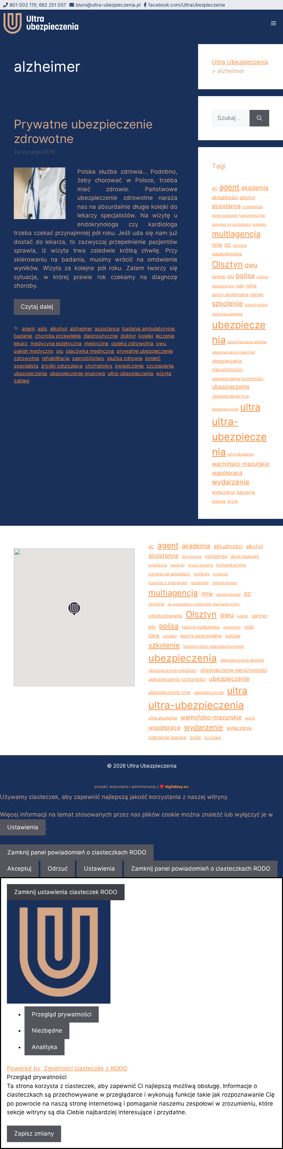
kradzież (220, 574)
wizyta (163, 373)
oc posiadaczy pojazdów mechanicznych (204, 604)
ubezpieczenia (30, 373)
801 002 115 (23, 5)
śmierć (152, 358)
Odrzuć (58, 868)
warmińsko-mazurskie (240, 463)
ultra (250, 407)
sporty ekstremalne (230, 294)
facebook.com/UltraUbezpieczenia (186, 5)
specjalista (26, 366)
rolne (251, 285)
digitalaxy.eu (176, 786)
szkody (257, 294)
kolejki (145, 336)
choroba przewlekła (58, 336)
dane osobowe (224, 215)
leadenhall (200, 583)
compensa (253, 206)
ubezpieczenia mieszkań (233, 352)
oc (227, 244)
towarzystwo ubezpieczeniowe (213, 646)
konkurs (259, 224)
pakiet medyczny (33, 351)
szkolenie (227, 303)
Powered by (67, 1068)
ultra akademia (241, 454)
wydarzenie (231, 482)
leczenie (165, 336)
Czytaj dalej (37, 306)
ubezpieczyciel (225, 409)
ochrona (240, 245)
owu (161, 343)
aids (42, 328)
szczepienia (160, 366)
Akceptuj (19, 868)
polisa (245, 275)
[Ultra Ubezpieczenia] (40, 23)
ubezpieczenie (231, 386)
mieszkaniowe (224, 583)
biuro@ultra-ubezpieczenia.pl (108, 5)
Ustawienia (22, 827)
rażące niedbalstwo (201, 626)
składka (170, 636)
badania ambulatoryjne (148, 328)
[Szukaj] (259, 118)
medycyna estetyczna (55, 343)
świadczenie (129, 366)
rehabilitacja (55, 358)
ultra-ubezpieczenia (130, 373)
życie (232, 501)
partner (219, 276)
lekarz (21, 343)
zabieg (21, 380)
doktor (128, 336)
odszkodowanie (227, 254)
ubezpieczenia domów (247, 342)
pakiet (242, 616)
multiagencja (236, 234)
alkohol (58, 328)
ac (214, 188)
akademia (255, 187)
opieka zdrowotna (132, 343)
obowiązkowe (228, 594)
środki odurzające (61, 366)
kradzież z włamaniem (167, 583)
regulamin (232, 627)
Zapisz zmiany (34, 1133)
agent (28, 328)
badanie (23, 336)
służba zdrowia (124, 358)
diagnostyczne (101, 336)
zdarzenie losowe (167, 737)
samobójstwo (88, 358)
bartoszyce (192, 556)
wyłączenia (223, 492)
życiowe (212, 737)
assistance (107, 328)
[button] (74, 609)
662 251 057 (52, 5)
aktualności (225, 197)
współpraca (227, 472)
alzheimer (81, 328)
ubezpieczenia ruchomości (237, 378)
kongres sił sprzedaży (231, 224)
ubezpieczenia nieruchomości (233, 670)
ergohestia (157, 565)
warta (250, 718)
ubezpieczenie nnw (230, 396)
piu (59, 351)
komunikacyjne (252, 215)
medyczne (96, 343)
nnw (217, 244)
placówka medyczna (90, 351)
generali (177, 565)
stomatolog (98, 366)
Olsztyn (227, 264)
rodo (239, 286)
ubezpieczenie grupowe (77, 373)
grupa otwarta (200, 565)
